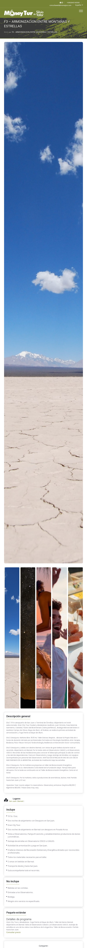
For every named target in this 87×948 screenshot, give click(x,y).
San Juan (12, 801)
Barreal (20, 801)
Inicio (6, 32)
